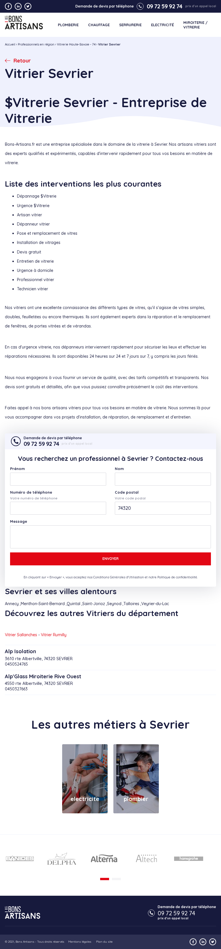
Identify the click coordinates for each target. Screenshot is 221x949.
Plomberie (68, 25)
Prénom (17, 469)
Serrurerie (130, 25)
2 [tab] (116, 879)
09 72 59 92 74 (164, 6)
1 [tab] (104, 879)
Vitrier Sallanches (21, 634)
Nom (119, 469)
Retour (22, 61)
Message (18, 521)
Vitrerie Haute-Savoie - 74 (76, 44)
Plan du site (104, 942)
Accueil (10, 44)
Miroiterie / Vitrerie (195, 24)
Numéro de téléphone (31, 492)
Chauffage (99, 25)
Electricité (162, 25)
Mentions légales (79, 942)
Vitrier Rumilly (53, 634)
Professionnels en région (36, 44)
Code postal (127, 492)
